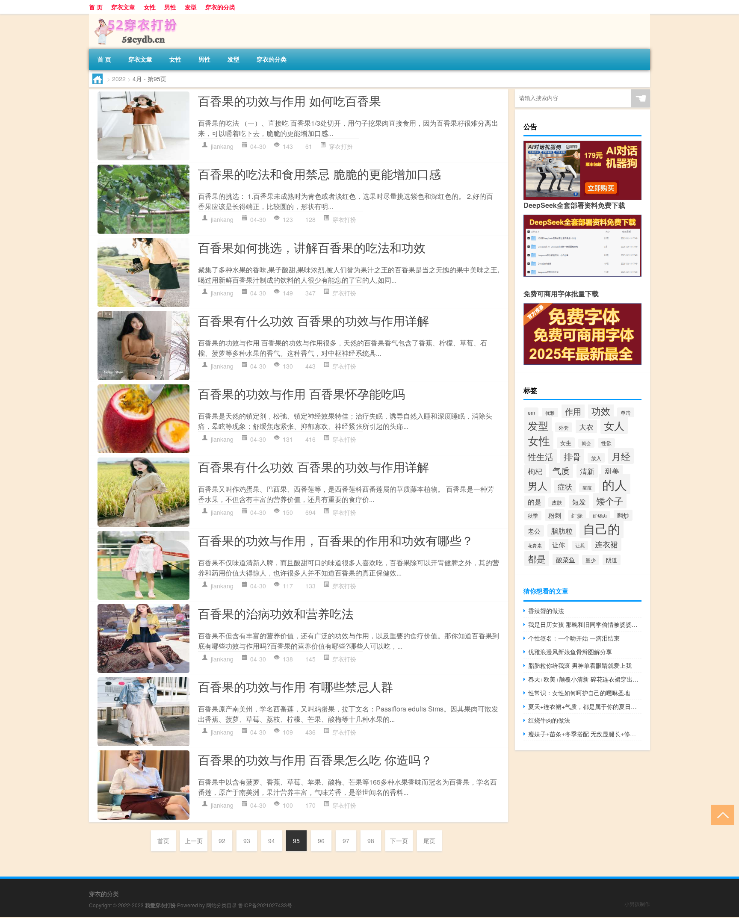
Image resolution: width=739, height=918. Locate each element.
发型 (191, 7)
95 (296, 840)
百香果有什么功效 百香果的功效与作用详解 (313, 320)
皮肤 (557, 502)
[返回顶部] (720, 814)
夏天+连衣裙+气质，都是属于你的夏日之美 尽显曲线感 (584, 706)
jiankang (222, 146)
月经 (621, 456)
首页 (163, 840)
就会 (586, 443)
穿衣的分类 (220, 7)
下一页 (399, 840)
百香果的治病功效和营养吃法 (276, 613)
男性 (170, 7)
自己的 (601, 528)
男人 (537, 485)
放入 (596, 457)
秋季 (533, 515)
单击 (626, 412)
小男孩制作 (637, 903)
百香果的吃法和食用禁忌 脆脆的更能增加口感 (319, 173)
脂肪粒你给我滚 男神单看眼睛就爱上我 (580, 665)
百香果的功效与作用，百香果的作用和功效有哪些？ (335, 540)
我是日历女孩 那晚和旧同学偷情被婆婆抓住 (584, 624)
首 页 (96, 7)
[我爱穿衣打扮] (134, 16)
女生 (565, 443)
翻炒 (623, 515)
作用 (573, 411)
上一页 (194, 840)
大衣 (586, 426)
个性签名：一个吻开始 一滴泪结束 (574, 638)
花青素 (535, 545)
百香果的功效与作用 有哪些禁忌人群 (295, 686)
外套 (564, 427)
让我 (580, 545)
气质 (561, 470)
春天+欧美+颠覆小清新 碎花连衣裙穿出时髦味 (584, 679)
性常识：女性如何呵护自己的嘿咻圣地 (579, 692)
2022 (119, 78)
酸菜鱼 (565, 559)
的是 (534, 502)
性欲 (606, 443)
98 (370, 840)
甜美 (612, 471)
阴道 (611, 560)
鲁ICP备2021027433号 (265, 905)
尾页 (429, 840)
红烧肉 (600, 515)
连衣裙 (606, 543)
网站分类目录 (221, 905)
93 (246, 840)
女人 (614, 425)
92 (222, 840)
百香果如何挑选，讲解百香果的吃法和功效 (312, 247)
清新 (587, 471)
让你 (558, 544)
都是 (537, 558)
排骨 (572, 456)
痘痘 (587, 487)
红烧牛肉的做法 (549, 720)
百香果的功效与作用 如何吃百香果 (289, 100)
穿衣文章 (123, 7)
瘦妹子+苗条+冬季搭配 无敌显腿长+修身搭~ (584, 733)
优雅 (550, 412)
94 (271, 840)
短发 (579, 501)
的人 (614, 484)
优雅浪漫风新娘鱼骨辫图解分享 (570, 651)
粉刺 (554, 515)
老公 (534, 530)
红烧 (576, 515)
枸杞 (535, 471)
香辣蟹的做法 (546, 610)
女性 (150, 7)
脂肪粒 (562, 530)
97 (346, 840)
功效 (600, 410)
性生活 (540, 456)
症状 (565, 486)
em (531, 412)
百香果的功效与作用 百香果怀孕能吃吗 (301, 393)
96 (321, 840)
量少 (590, 560)
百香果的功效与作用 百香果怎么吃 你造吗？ (315, 759)
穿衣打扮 (341, 146)
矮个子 (609, 500)
